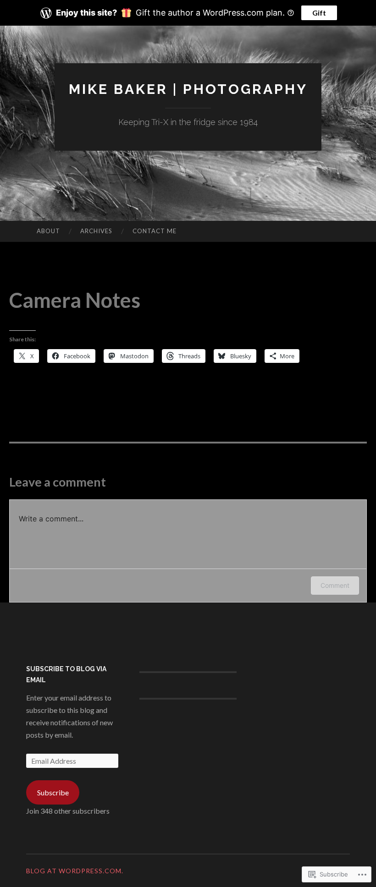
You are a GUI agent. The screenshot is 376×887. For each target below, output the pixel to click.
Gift (319, 12)
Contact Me (155, 231)
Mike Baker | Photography (188, 89)
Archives (96, 231)
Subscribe (53, 792)
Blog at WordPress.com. (74, 871)
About (48, 231)
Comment (335, 585)
